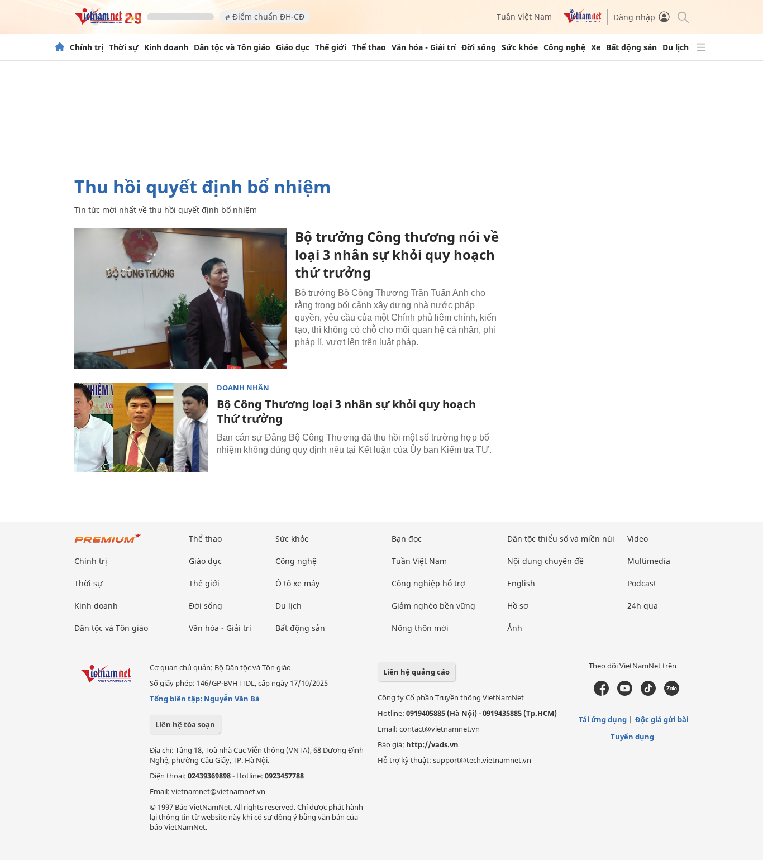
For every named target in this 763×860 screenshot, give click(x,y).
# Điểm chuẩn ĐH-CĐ (264, 16)
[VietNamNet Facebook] (601, 693)
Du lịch (675, 47)
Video (637, 538)
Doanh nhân (243, 387)
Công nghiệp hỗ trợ (428, 583)
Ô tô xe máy (297, 583)
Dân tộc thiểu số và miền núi (560, 538)
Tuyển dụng (632, 737)
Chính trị (86, 47)
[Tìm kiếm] (682, 16)
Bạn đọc (407, 538)
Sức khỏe (520, 47)
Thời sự (124, 47)
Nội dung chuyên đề (545, 561)
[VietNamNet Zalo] (671, 693)
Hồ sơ (517, 605)
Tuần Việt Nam (524, 16)
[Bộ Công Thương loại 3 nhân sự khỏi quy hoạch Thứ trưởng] (141, 427)
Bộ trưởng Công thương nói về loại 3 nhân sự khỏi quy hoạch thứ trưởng (397, 254)
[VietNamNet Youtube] (624, 693)
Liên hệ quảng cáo (416, 672)
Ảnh (514, 628)
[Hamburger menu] (701, 47)
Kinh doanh (166, 47)
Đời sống (478, 47)
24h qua (642, 605)
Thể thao (369, 47)
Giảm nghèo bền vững (433, 605)
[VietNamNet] (59, 47)
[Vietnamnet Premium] (107, 543)
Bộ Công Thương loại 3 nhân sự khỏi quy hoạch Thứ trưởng (346, 411)
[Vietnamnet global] (582, 20)
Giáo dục (292, 47)
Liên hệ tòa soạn (185, 724)
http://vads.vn (432, 744)
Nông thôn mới (420, 628)
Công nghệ (564, 47)
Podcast (641, 583)
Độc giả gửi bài (662, 719)
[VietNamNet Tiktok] (648, 693)
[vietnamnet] (107, 21)
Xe (595, 47)
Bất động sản (631, 47)
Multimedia (648, 561)
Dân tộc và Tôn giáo (232, 47)
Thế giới (330, 47)
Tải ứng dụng (603, 719)
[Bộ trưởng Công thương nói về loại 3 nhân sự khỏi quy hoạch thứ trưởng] (180, 298)
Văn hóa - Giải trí (424, 47)
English (521, 583)
